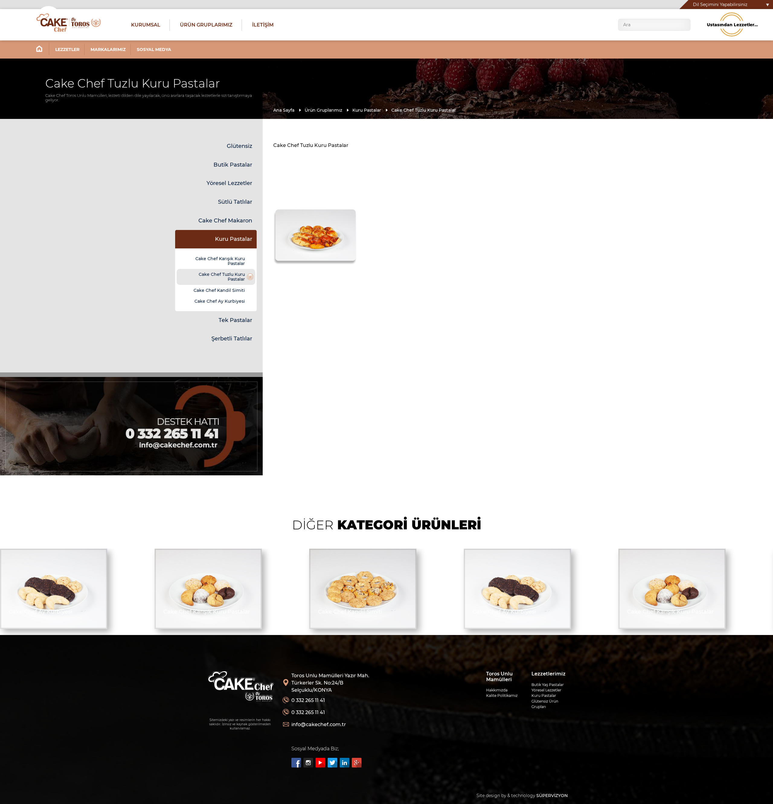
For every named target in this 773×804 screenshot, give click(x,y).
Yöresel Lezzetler (229, 183)
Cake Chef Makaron (225, 220)
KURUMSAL (145, 25)
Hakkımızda (497, 690)
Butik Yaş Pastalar (547, 684)
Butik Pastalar (232, 164)
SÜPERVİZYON (552, 795)
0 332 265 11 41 (308, 700)
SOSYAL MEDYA (154, 49)
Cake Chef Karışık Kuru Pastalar (220, 261)
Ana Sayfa (283, 110)
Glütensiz (239, 146)
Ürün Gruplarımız (323, 110)
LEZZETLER (67, 49)
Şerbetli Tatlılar (231, 338)
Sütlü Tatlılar (235, 202)
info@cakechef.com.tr (318, 724)
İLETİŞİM (263, 25)
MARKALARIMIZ (108, 49)
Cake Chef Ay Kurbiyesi (219, 301)
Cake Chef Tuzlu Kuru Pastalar (423, 110)
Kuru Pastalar (366, 110)
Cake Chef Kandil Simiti (219, 290)
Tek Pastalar (235, 320)
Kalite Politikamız (502, 695)
